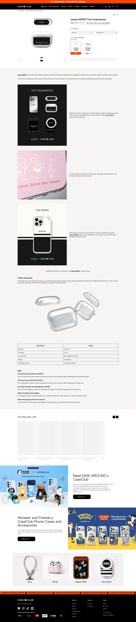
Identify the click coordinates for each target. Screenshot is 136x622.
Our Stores (90, 606)
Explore (92, 6)
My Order (105, 606)
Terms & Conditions (108, 615)
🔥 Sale (44, 6)
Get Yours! (81, 497)
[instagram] (23, 608)
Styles (70, 6)
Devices (63, 6)
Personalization (53, 6)
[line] (32, 608)
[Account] (106, 6)
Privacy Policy (106, 612)
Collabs (76, 6)
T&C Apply (82, 2)
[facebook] (19, 608)
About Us (89, 603)
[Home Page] (24, 6)
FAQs (104, 603)
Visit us (105, 609)
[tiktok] (27, 608)
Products (84, 6)
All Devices (21, 10)
